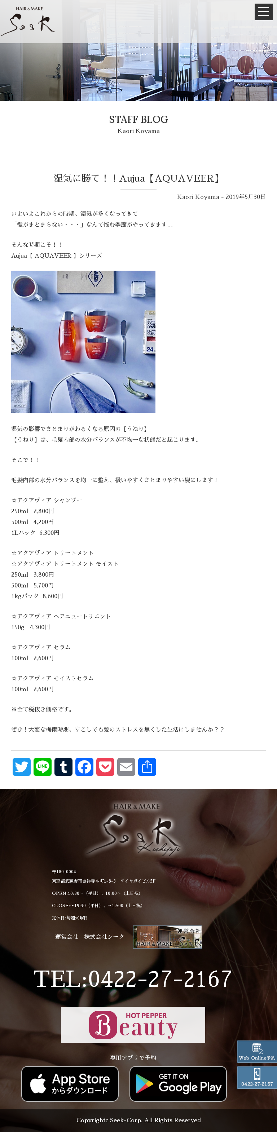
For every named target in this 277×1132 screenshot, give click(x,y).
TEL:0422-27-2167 (133, 979)
